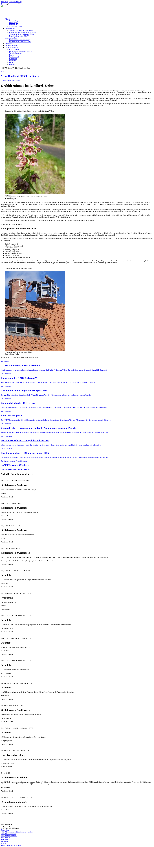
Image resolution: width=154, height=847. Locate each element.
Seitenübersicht (6, 839)
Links (11, 62)
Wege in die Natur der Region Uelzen (21, 34)
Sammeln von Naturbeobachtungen (21, 30)
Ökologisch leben (11, 45)
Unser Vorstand (14, 49)
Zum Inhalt (4, 2)
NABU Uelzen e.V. (11, 47)
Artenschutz (9, 43)
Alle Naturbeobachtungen (77, 820)
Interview (12, 55)
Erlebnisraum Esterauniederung (19, 40)
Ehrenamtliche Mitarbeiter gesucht (20, 51)
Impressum (12, 61)
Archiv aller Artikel (15, 26)
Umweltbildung (10, 28)
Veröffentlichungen (15, 53)
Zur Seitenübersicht (15, 2)
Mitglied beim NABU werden (11, 845)
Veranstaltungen (14, 21)
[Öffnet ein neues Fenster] (35, 193)
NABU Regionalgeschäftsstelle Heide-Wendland (17, 832)
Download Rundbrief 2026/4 (10, 80)
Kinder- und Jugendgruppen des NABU (22, 32)
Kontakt (12, 64)
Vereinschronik (14, 57)
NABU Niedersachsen (8, 834)
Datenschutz (13, 59)
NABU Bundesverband (9, 836)
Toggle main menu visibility (13, 4)
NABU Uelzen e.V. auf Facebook (15, 465)
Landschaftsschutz (11, 38)
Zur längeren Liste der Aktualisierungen (14, 461)
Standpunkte (13, 25)
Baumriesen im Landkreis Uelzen (20, 42)
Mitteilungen (13, 23)
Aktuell (7, 19)
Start (2, 71)
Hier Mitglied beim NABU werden (15, 469)
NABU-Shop (5, 837)
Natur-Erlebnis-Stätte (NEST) (19, 36)
